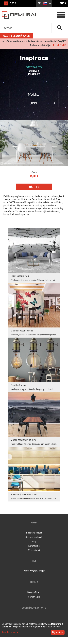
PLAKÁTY (34, 74)
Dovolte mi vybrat (10, 632)
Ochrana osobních (34, 537)
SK (39, 3)
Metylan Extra (34, 597)
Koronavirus (34, 546)
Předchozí (26, 94)
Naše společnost (34, 532)
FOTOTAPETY (34, 67)
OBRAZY (34, 70)
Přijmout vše (58, 632)
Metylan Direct (34, 592)
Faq (34, 541)
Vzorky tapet (34, 550)
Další (43, 103)
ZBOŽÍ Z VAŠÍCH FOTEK (34, 571)
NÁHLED (34, 187)
